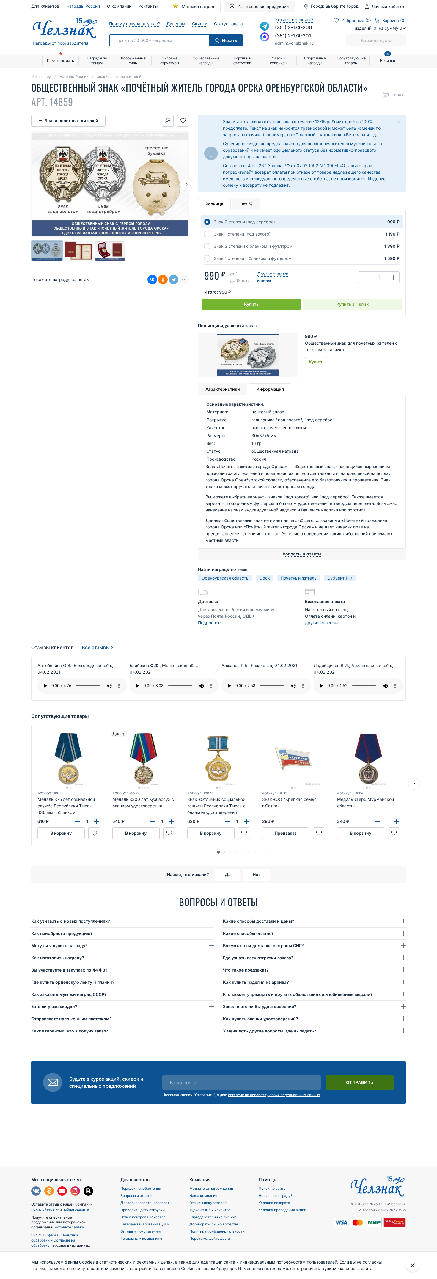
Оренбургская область (225, 577)
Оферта (52, 1235)
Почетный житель (299, 577)
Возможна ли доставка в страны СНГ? (263, 945)
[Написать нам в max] (264, 36)
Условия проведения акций (282, 1210)
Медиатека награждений (211, 1188)
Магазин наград (197, 6)
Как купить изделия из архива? (256, 982)
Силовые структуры (169, 60)
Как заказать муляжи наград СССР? (69, 994)
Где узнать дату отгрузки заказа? (258, 957)
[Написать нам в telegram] (264, 26)
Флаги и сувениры (278, 60)
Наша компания (203, 1195)
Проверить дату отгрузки (142, 1210)
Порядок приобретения (140, 1188)
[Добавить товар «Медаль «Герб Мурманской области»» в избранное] (394, 833)
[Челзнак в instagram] (75, 1191)
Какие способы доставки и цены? (258, 921)
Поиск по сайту (272, 1188)
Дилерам (175, 23)
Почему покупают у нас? (134, 23)
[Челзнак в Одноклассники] (49, 1191)
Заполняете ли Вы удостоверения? (259, 1006)
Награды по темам (97, 60)
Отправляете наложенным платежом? (71, 1018)
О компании (119, 6)
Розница (214, 203)
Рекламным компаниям (141, 1238)
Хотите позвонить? (294, 19)
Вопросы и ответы (136, 1195)
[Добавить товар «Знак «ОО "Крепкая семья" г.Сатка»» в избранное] (319, 833)
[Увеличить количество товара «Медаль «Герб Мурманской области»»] (396, 821)
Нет (256, 874)
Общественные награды (206, 60)
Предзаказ (286, 833)
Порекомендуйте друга (209, 1238)
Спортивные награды (315, 60)
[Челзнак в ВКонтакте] (36, 1191)
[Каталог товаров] (37, 61)
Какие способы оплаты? (248, 933)
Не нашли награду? (275, 1195)
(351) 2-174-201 (293, 36)
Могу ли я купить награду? (59, 945)
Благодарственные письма (213, 1217)
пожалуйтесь (43, 1209)
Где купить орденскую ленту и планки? (72, 982)
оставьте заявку (69, 1227)
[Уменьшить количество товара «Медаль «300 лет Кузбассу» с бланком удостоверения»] (152, 821)
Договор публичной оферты (213, 1224)
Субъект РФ (339, 577)
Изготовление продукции (263, 6)
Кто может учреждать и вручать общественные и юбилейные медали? (298, 994)
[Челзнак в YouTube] (62, 1191)
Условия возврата (274, 1202)
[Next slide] (186, 184)
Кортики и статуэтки (242, 60)
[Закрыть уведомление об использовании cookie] (412, 1265)
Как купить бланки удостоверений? (260, 1018)
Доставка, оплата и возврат (144, 1202)
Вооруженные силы (133, 60)
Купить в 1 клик (353, 304)
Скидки (199, 23)
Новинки (387, 58)
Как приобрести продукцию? (62, 933)
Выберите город (342, 6)
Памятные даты (61, 60)
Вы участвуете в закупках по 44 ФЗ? (69, 969)
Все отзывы (96, 647)
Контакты (148, 6)
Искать (229, 40)
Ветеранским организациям (144, 1224)
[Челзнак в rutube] (88, 1191)
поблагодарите (76, 1209)
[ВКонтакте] (152, 279)
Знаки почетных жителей (71, 120)
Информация (270, 389)
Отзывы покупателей (208, 1202)
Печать (398, 94)
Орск (264, 577)
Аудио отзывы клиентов (210, 1210)
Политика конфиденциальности (217, 1231)
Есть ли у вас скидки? (54, 1006)
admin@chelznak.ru (294, 42)
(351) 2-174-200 (293, 27)
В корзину (61, 833)
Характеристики (222, 389)
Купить (251, 304)
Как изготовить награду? (57, 957)
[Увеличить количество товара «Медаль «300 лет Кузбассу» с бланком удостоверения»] (171, 821)
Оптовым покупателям (140, 1231)
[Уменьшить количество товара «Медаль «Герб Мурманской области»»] (377, 821)
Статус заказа (228, 23)
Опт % (246, 203)
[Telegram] (173, 279)
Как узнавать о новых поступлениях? (70, 921)
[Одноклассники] (163, 279)
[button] (218, 852)
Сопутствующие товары (351, 60)
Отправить (359, 1082)
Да (228, 874)
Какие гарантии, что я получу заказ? (69, 1030)
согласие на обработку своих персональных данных (274, 1095)
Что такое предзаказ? (246, 969)
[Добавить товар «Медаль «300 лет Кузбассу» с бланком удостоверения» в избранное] (169, 833)
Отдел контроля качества (143, 1217)
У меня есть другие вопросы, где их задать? (269, 1030)
